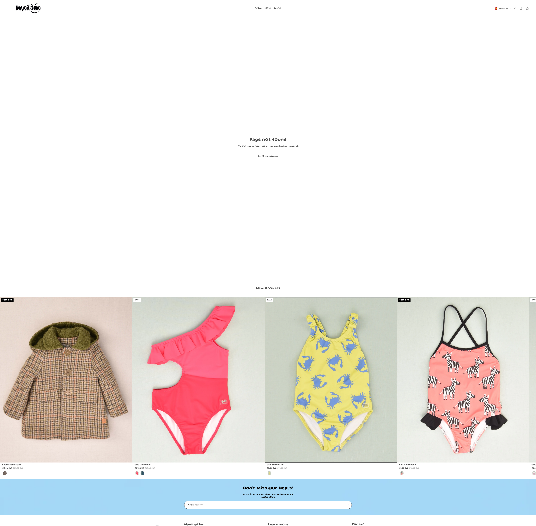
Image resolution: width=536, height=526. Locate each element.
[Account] (521, 8)
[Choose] (260, 458)
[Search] (515, 8)
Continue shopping (268, 156)
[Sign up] (347, 505)
